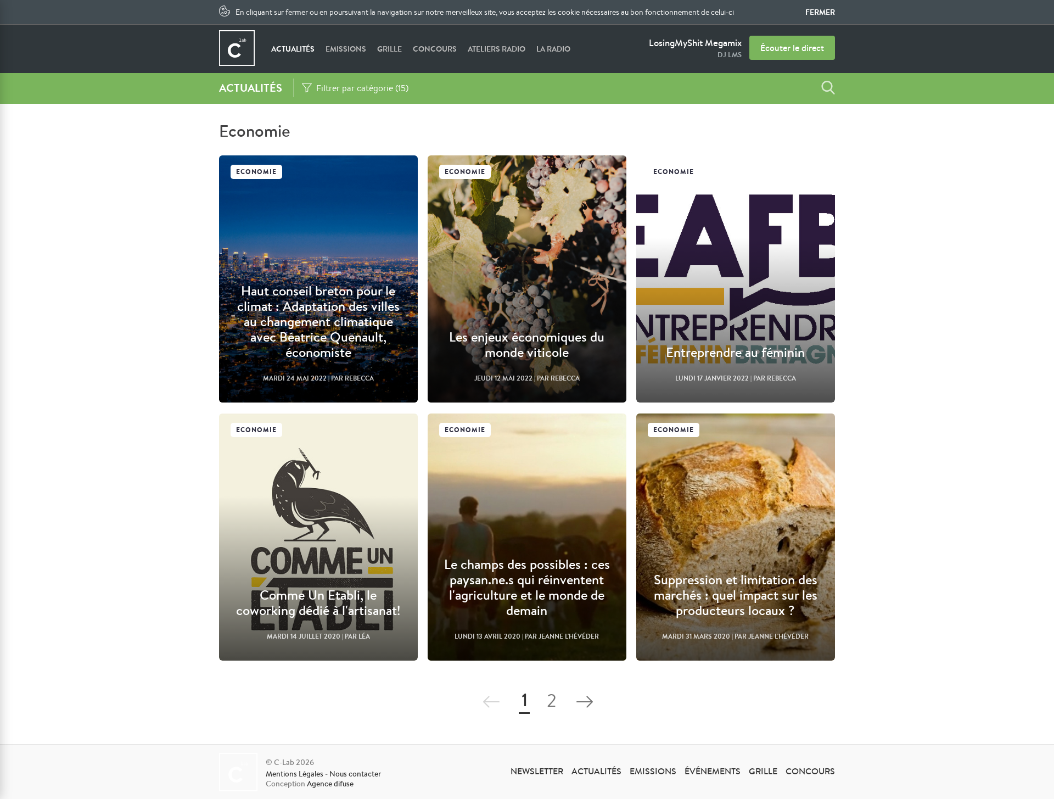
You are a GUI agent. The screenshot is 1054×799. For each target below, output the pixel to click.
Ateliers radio (496, 48)
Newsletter (537, 771)
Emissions (346, 48)
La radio (553, 48)
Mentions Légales (294, 774)
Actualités (293, 48)
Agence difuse (330, 784)
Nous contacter (355, 774)
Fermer (820, 12)
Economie (256, 171)
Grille (389, 48)
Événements (713, 771)
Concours (435, 48)
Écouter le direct (792, 48)
